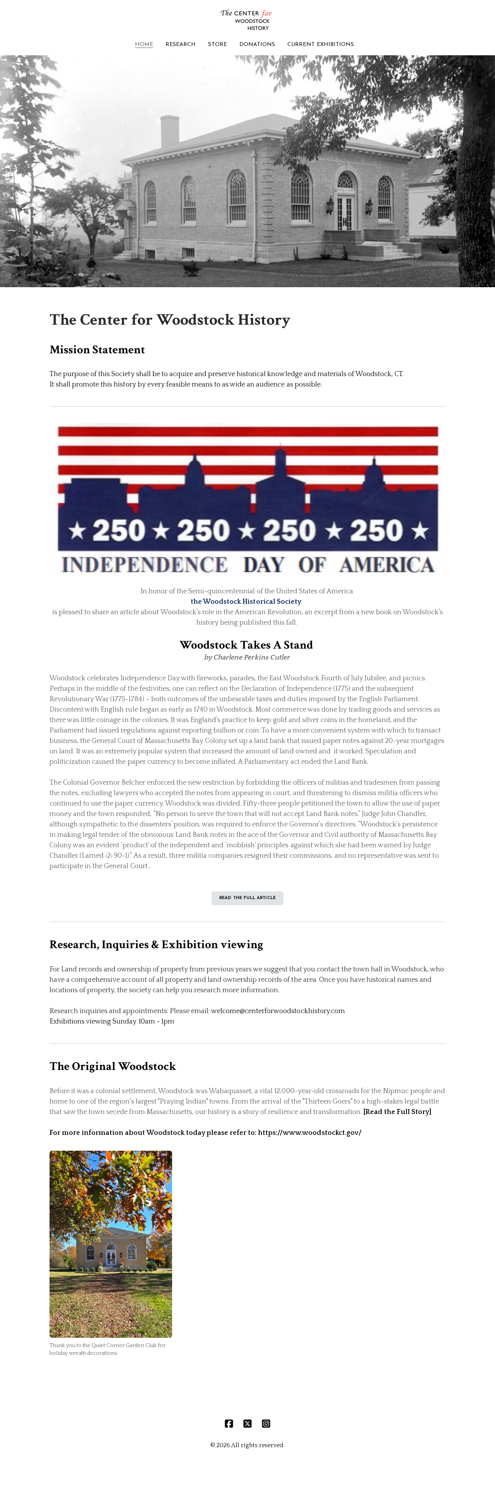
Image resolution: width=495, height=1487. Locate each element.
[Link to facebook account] (229, 1423)
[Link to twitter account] (247, 1423)
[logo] (247, 20)
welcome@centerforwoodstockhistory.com (278, 1011)
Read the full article (247, 898)
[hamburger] (15, 12)
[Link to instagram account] (266, 1423)
